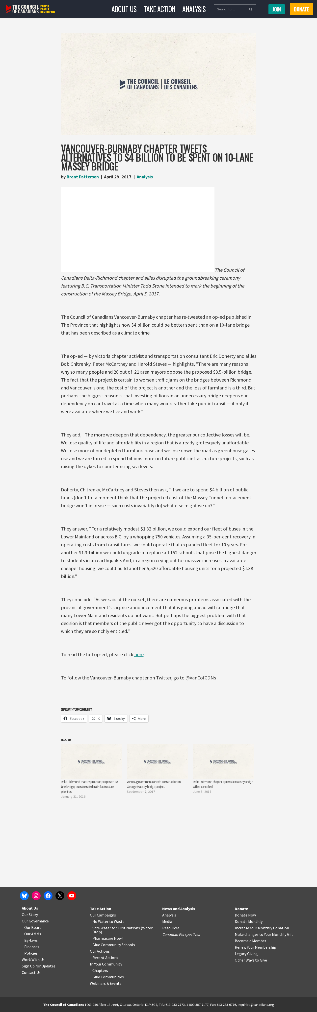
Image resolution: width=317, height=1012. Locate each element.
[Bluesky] (24, 895)
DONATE (301, 9)
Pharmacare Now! (107, 938)
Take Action (159, 9)
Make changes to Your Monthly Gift (264, 934)
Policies (31, 953)
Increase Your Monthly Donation (262, 927)
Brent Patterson (83, 177)
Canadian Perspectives (181, 934)
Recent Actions (105, 957)
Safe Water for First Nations (116, 927)
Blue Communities (108, 976)
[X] (59, 895)
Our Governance (35, 920)
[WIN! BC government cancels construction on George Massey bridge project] (157, 761)
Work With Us (33, 959)
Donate (241, 908)
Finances (31, 946)
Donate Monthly (249, 921)
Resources (171, 927)
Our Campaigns (103, 915)
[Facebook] (48, 895)
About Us (124, 9)
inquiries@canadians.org (256, 1004)
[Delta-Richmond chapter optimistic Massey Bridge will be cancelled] (223, 761)
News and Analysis (178, 908)
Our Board (32, 927)
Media (167, 921)
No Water (100, 921)
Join (276, 9)
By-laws (31, 940)
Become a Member (250, 940)
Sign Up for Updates (38, 966)
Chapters (100, 970)
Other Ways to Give (251, 960)
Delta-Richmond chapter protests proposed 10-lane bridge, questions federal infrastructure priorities (89, 786)
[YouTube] (71, 895)
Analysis (194, 9)
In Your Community (106, 964)
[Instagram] (36, 895)
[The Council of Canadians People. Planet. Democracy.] (31, 9)
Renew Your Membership (255, 947)
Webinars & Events (105, 983)
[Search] (250, 9)
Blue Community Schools (113, 944)
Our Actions (100, 951)
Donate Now (245, 915)
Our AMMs (32, 933)
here (139, 654)
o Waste (118, 921)
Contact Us (31, 972)
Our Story (30, 914)
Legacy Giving (246, 953)
